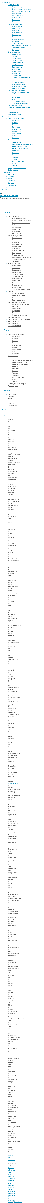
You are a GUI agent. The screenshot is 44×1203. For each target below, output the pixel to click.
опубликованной (14, 783)
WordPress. (18, 1202)
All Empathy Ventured (9, 195)
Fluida (10, 1202)
